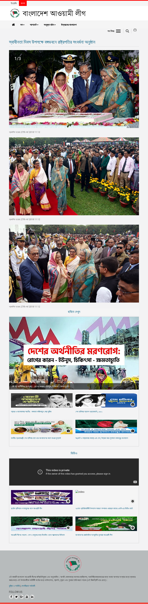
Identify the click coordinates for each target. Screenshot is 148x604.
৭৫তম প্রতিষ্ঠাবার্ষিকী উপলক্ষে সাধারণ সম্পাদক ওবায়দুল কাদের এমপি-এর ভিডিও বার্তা (104, 508)
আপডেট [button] (33, 24)
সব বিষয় (111, 31)
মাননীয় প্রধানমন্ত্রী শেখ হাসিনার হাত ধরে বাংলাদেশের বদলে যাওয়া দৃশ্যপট (36, 438)
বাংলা (23, 3)
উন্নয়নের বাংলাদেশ (69, 24)
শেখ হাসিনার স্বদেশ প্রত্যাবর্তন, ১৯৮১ (88, 411)
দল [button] (21, 24)
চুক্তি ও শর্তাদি (14, 586)
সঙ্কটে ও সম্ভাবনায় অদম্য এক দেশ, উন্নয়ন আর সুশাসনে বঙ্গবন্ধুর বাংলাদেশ (101, 438)
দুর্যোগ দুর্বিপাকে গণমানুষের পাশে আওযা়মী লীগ (26, 508)
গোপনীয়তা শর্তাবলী (28, 586)
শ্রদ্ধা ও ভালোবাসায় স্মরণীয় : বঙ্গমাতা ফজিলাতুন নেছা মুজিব (31, 411)
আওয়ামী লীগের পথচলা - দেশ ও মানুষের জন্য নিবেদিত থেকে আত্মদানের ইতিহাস (38, 535)
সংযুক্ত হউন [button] (49, 24)
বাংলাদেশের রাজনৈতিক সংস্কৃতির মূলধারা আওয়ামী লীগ (93, 535)
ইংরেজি (14, 3)
